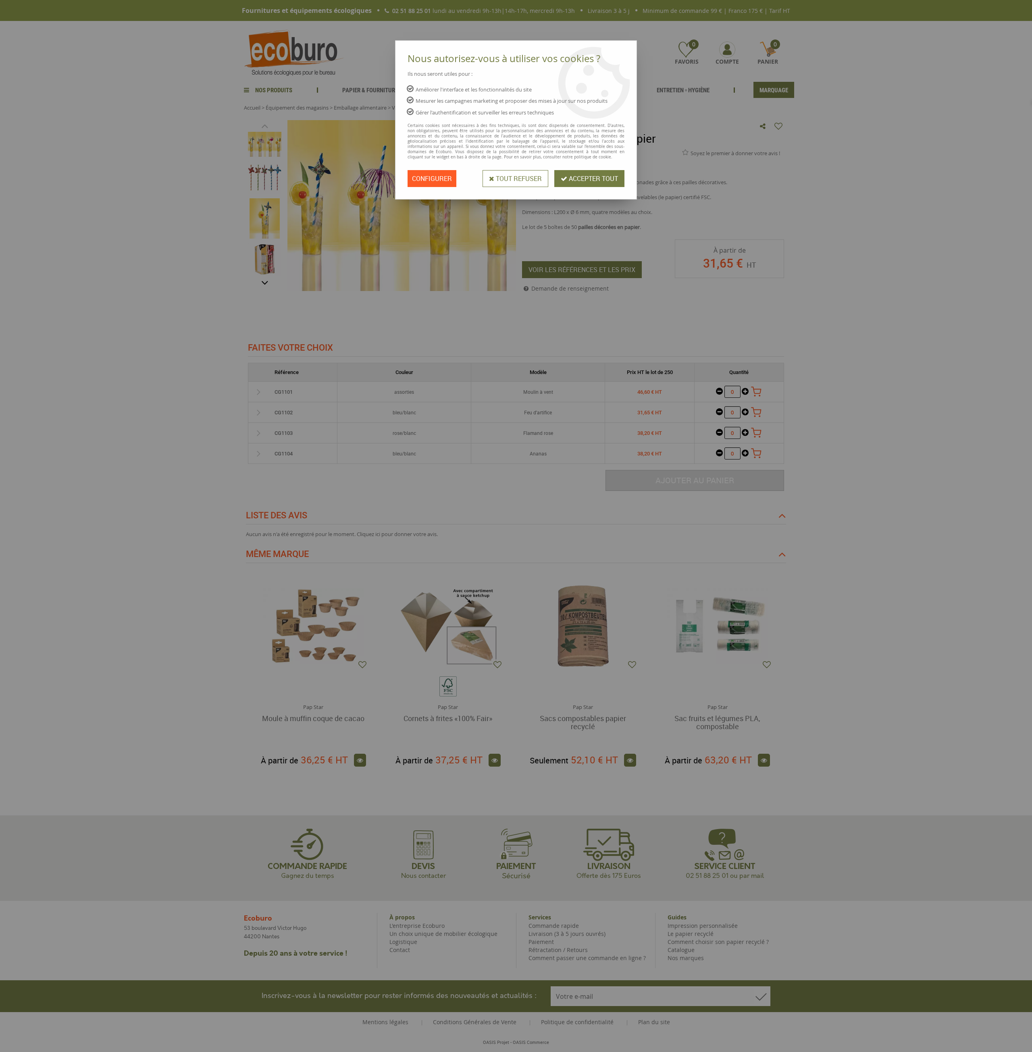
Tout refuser (518, 178)
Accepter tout (592, 178)
